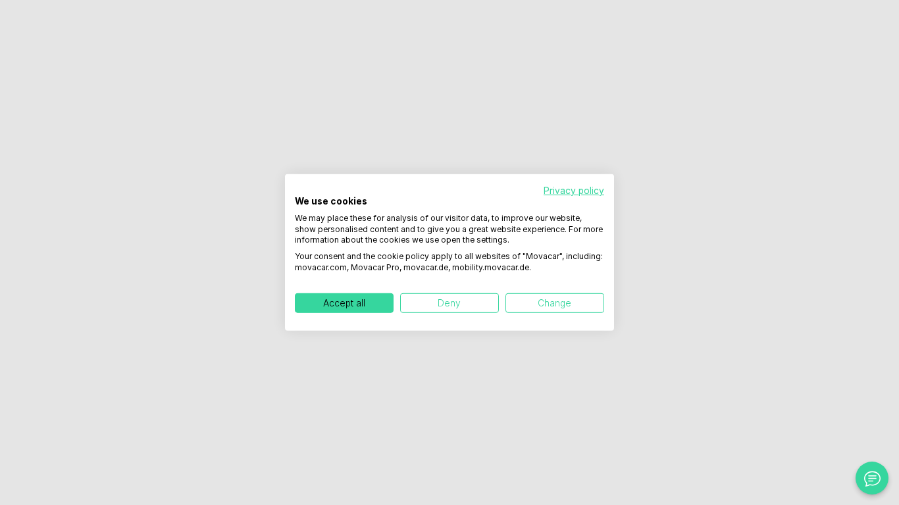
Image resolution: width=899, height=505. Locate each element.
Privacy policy (574, 190)
